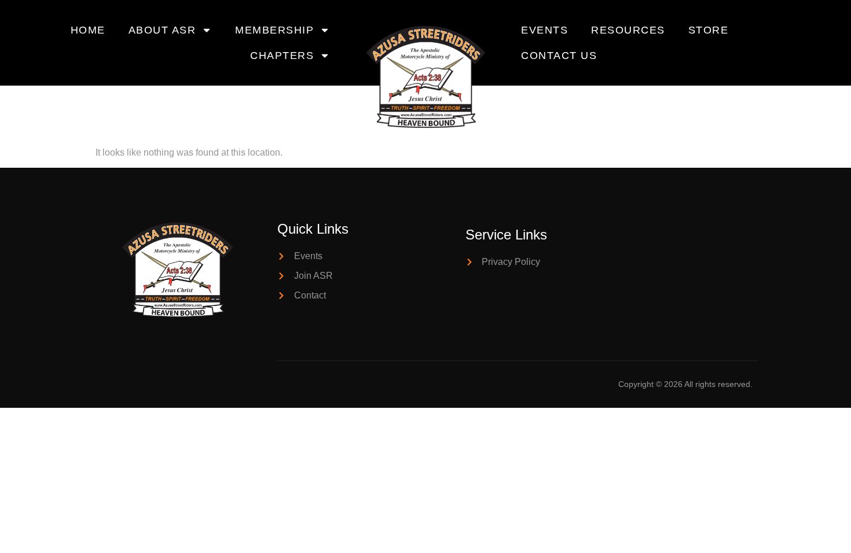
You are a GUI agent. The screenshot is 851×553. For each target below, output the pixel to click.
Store (708, 30)
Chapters (282, 55)
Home (88, 30)
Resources (628, 30)
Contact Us (559, 55)
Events (544, 30)
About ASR (162, 30)
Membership (274, 30)
